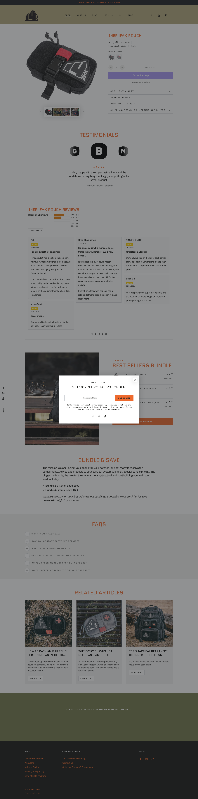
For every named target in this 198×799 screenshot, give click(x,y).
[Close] (135, 380)
